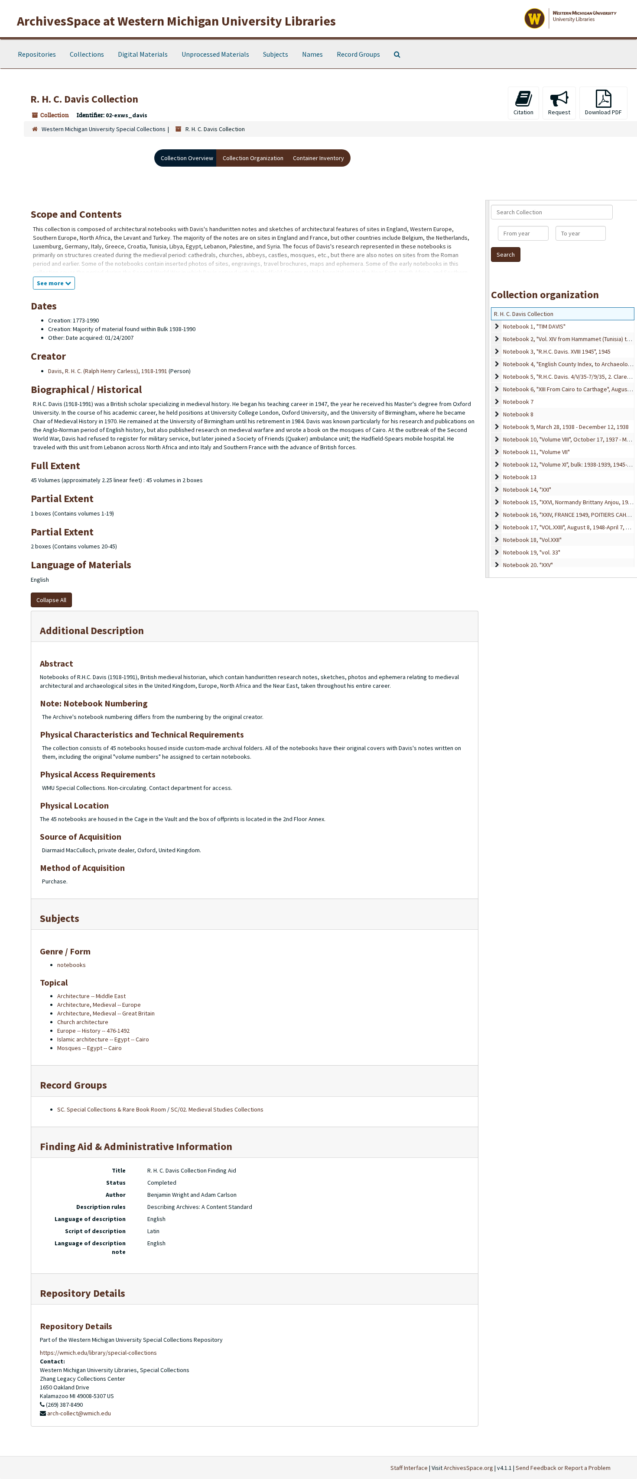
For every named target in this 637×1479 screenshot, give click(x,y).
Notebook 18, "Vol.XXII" (532, 540)
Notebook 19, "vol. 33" (531, 552)
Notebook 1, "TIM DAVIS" (534, 326)
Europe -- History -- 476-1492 (93, 1030)
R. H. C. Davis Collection (523, 314)
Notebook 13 (519, 477)
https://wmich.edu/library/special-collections (98, 1353)
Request (559, 112)
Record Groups (358, 54)
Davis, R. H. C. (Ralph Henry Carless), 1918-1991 (107, 371)
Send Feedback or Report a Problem (563, 1468)
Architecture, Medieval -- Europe (99, 1005)
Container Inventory (318, 158)
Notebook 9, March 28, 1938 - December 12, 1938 (566, 427)
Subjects (275, 54)
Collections (87, 54)
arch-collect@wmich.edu (79, 1413)
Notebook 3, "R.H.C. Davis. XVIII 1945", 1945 (557, 351)
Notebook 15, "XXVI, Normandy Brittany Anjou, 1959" (569, 502)
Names (312, 54)
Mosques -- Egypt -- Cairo (89, 1048)
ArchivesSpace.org (468, 1468)
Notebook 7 (518, 402)
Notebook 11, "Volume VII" (536, 452)
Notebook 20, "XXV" (528, 565)
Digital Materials (143, 54)
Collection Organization (253, 158)
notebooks (71, 965)
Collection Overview (187, 158)
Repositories (37, 54)
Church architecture (82, 1022)
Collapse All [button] (51, 600)
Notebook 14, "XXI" (527, 489)
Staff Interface (409, 1468)
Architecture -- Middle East (91, 996)
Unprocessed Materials (215, 54)
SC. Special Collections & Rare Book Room (111, 1109)
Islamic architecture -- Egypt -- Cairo (103, 1039)
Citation (523, 112)
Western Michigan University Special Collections (104, 129)
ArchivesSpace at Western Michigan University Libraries (176, 21)
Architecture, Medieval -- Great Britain (106, 1013)
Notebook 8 (518, 414)
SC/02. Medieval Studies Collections (217, 1109)
